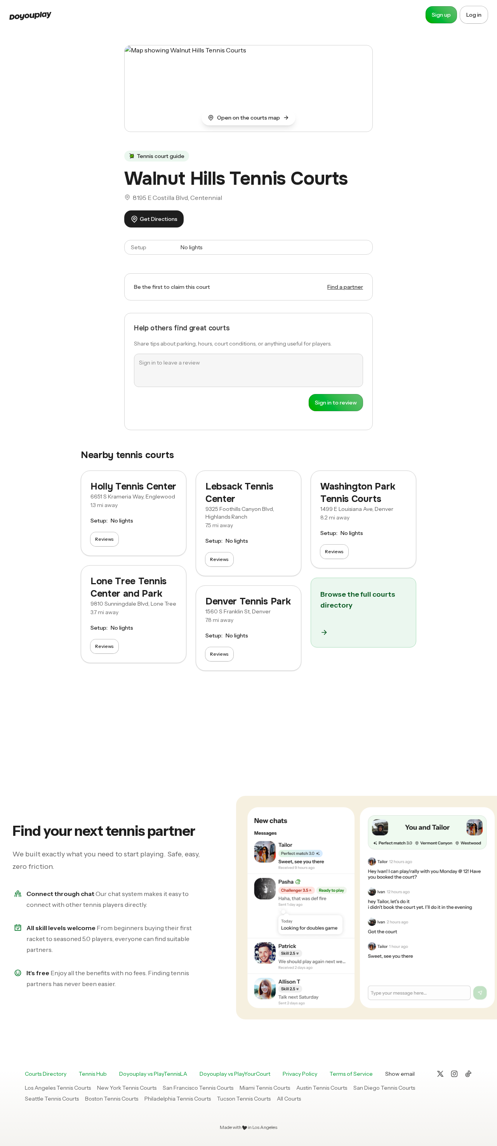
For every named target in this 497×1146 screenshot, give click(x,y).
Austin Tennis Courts (321, 1087)
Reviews (104, 539)
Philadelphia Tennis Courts (177, 1098)
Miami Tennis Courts (265, 1087)
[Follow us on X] (440, 1074)
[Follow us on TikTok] (468, 1074)
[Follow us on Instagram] (454, 1074)
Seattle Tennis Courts (52, 1098)
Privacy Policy (300, 1073)
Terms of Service (351, 1073)
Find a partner (345, 286)
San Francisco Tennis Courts (198, 1087)
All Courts (289, 1098)
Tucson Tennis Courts (244, 1098)
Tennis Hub (93, 1073)
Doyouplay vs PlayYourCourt (235, 1073)
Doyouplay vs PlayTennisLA (153, 1073)
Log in (473, 14)
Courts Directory (45, 1073)
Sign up (441, 14)
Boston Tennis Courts (111, 1098)
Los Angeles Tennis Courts (58, 1087)
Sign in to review (336, 402)
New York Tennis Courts (126, 1087)
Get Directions (158, 218)
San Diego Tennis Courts (384, 1087)
